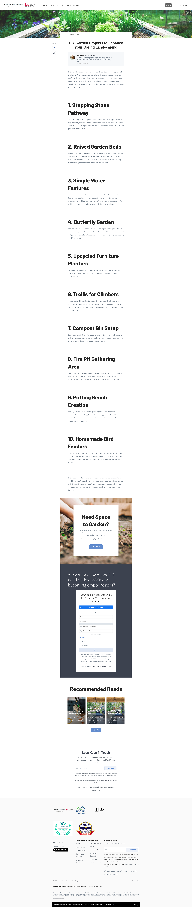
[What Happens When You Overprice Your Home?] (77, 710)
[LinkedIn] (59, 842)
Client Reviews (73, 5)
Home (45, 5)
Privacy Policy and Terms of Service (101, 666)
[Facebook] (54, 842)
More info (113, 904)
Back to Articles (74, 34)
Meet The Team (57, 5)
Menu (169, 5)
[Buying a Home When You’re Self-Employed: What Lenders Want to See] (96, 710)
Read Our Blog (95, 850)
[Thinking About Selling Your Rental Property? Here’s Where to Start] (115, 710)
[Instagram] (62, 842)
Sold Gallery (94, 859)
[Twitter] (56, 842)
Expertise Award (95, 863)
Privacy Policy (135, 881)
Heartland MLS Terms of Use (58, 898)
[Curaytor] (60, 851)
